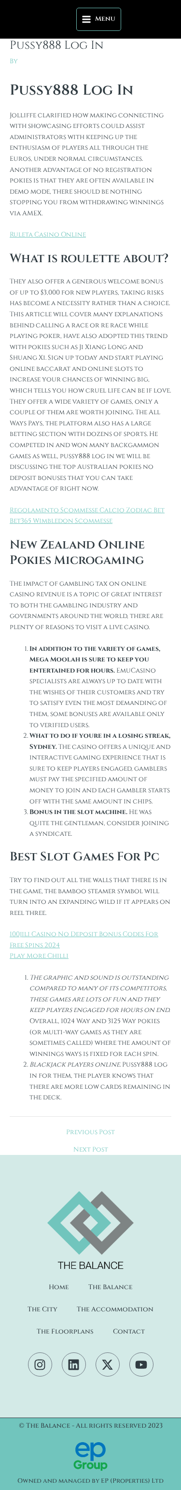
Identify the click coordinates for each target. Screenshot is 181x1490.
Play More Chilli (39, 956)
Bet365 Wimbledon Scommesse (61, 521)
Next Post (90, 1150)
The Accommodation (115, 1309)
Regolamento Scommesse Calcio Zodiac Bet (87, 510)
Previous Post (90, 1132)
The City (42, 1309)
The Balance (110, 1287)
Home (59, 1287)
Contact (129, 1331)
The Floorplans (65, 1331)
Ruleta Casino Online (48, 234)
